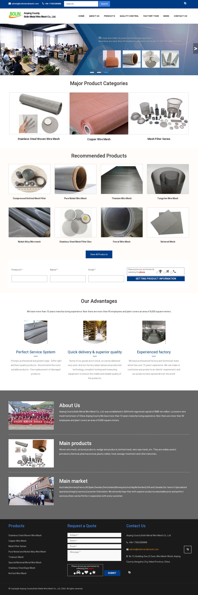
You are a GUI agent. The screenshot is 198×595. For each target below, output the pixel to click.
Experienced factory (154, 352)
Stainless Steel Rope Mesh (22, 568)
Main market (73, 481)
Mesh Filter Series (159, 139)
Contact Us (180, 16)
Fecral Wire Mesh (121, 241)
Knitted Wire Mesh (18, 573)
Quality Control (129, 16)
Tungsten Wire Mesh (167, 198)
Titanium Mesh (16, 557)
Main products (75, 443)
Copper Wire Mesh (98, 139)
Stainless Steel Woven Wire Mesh (39, 139)
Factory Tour (151, 16)
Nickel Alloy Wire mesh (29, 241)
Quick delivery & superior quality (95, 352)
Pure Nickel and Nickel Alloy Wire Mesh (27, 551)
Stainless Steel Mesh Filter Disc (75, 241)
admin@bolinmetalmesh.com (25, 3)
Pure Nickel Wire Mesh (75, 198)
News (166, 16)
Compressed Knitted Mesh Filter (29, 198)
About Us (94, 16)
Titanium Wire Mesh (122, 198)
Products (109, 16)
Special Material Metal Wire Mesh (25, 562)
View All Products (99, 254)
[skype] (185, 3)
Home (81, 16)
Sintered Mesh (167, 241)
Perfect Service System (35, 352)
